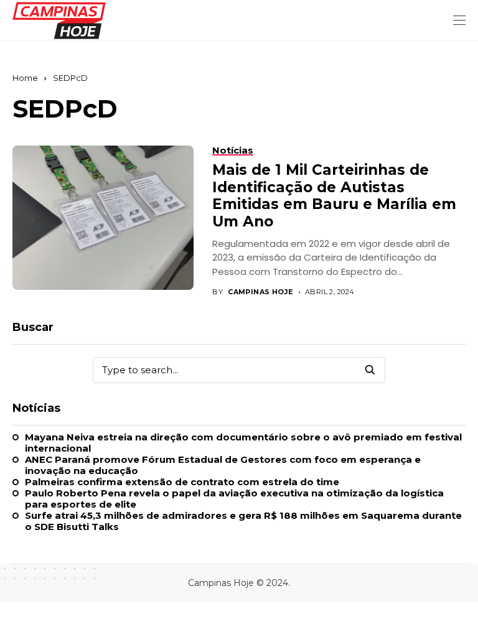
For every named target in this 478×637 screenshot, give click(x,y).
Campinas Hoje (261, 292)
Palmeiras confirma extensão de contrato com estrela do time (182, 482)
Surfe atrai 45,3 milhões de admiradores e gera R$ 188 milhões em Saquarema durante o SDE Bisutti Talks (243, 521)
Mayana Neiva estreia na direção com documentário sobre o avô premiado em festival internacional (243, 443)
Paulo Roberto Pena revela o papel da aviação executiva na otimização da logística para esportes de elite (234, 499)
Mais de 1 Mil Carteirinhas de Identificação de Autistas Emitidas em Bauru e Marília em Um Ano (334, 195)
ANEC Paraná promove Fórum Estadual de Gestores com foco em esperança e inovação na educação (223, 465)
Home (25, 78)
